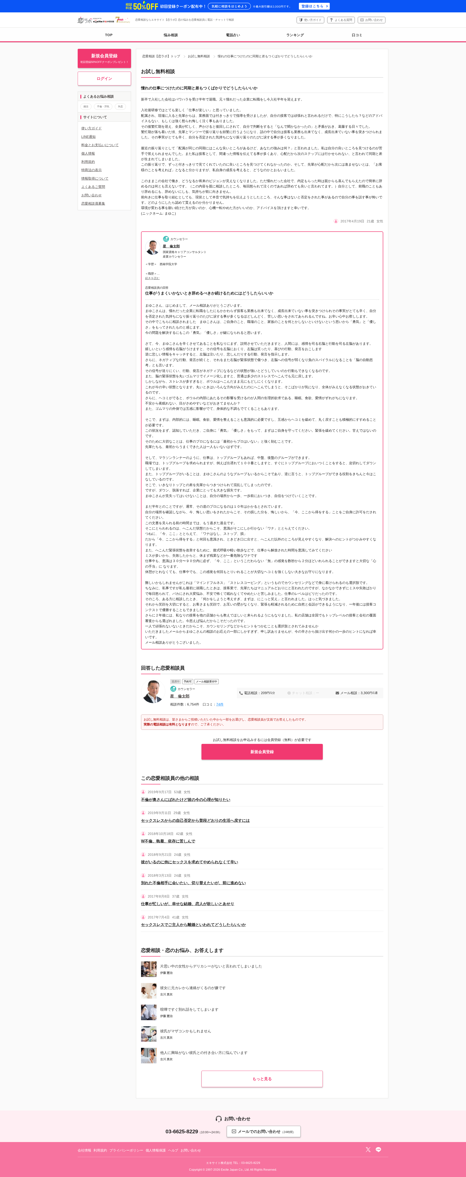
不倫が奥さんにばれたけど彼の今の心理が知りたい (185, 800)
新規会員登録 (262, 752)
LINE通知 (88, 137)
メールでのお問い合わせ (267, 1132)
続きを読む (152, 278)
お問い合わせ (374, 20)
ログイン (104, 78)
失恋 (120, 106)
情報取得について (94, 178)
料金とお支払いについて (100, 145)
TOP (109, 35)
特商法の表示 (91, 170)
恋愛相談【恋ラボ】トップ (161, 56)
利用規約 (88, 162)
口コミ (357, 35)
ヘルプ (173, 1150)
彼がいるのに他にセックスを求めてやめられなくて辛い (189, 862)
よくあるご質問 (93, 187)
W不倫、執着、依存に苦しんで (168, 841)
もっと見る (262, 1079)
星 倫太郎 (171, 246)
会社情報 (84, 1150)
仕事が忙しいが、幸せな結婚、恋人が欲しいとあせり (187, 904)
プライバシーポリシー (126, 1150)
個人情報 (88, 153)
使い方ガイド (313, 20)
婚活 (85, 106)
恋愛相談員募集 (93, 203)
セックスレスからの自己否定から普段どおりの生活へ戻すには (195, 820)
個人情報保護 (156, 1150)
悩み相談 (171, 35)
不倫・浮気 (103, 106)
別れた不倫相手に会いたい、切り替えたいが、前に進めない (193, 883)
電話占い (233, 35)
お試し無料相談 (199, 56)
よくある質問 (343, 20)
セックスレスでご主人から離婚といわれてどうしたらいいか (193, 925)
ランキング (295, 35)
